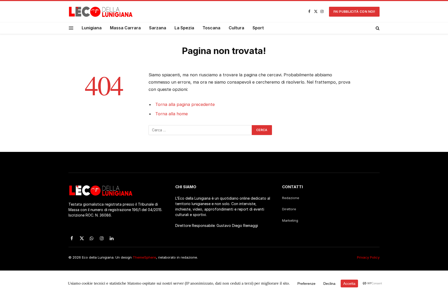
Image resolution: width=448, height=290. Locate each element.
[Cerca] (377, 28)
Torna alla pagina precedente (185, 104)
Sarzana (157, 27)
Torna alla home (171, 113)
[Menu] (71, 28)
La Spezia (184, 27)
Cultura (236, 27)
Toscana (211, 27)
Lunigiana (92, 27)
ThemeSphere (144, 257)
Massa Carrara (125, 27)
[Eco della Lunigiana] (100, 11)
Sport (258, 27)
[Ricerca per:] (200, 130)
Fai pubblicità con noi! (354, 12)
